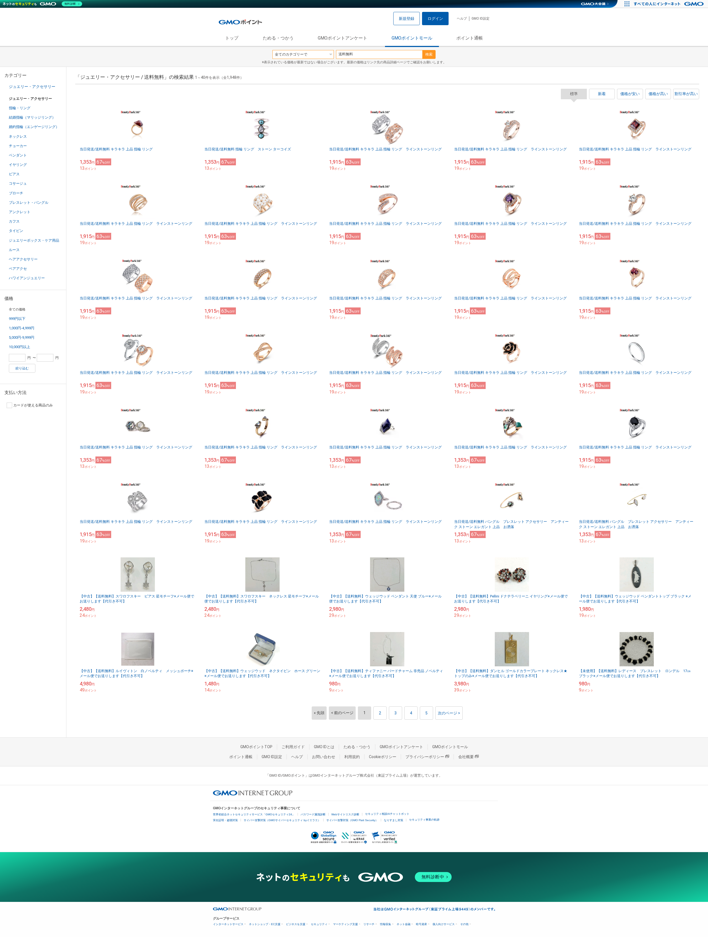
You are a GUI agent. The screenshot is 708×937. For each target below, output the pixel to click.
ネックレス (18, 136)
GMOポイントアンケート (342, 38)
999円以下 (17, 319)
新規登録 (406, 18)
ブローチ (16, 193)
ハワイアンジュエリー (27, 278)
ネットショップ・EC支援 (264, 924)
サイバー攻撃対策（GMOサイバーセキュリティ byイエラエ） (282, 820)
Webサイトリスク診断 (345, 814)
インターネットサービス (228, 924)
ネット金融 (403, 924)
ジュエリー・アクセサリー (32, 86)
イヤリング (18, 165)
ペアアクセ (18, 269)
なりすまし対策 (393, 820)
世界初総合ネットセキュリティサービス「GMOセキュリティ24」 (254, 814)
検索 (429, 54)
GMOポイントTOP (256, 747)
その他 (464, 924)
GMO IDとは (324, 747)
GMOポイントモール (412, 38)
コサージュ (18, 183)
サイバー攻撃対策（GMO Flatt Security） (352, 820)
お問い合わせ (323, 757)
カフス (14, 221)
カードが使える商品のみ (33, 405)
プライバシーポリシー (424, 757)
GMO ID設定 (481, 18)
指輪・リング (19, 108)
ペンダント (18, 155)
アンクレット (19, 212)
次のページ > (449, 713)
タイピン (16, 231)
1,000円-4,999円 (21, 328)
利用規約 (352, 757)
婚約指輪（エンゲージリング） (34, 127)
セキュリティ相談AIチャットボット (387, 813)
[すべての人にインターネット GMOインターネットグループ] (669, 4)
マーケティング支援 (345, 924)
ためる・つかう (278, 38)
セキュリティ (319, 924)
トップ (231, 38)
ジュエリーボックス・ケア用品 (34, 240)
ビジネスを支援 (295, 924)
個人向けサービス (444, 924)
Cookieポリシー (382, 757)
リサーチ (368, 924)
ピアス (14, 174)
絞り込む (22, 368)
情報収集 (385, 924)
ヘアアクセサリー (23, 259)
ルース (14, 250)
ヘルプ (462, 18)
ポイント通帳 (469, 38)
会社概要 (466, 757)
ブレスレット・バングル (28, 202)
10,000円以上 (19, 347)
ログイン (435, 18)
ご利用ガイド (293, 747)
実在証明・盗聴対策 (225, 820)
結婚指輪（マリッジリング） (32, 117)
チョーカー (18, 146)
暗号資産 (421, 924)
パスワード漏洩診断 (313, 814)
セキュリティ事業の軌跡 (424, 819)
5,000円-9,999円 (21, 337)
